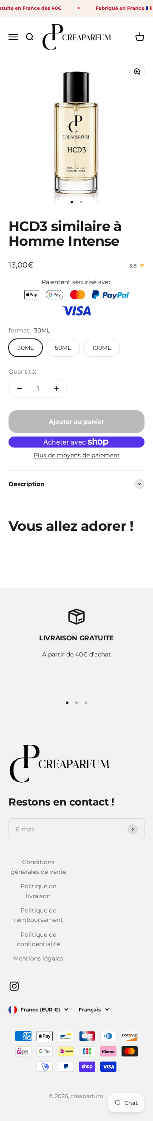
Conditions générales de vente (38, 866)
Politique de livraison (38, 890)
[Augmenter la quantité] (56, 388)
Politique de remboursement (38, 915)
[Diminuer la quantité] (19, 388)
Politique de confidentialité (38, 939)
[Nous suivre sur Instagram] (14, 986)
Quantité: (22, 371)
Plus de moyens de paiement (77, 455)
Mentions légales (38, 958)
